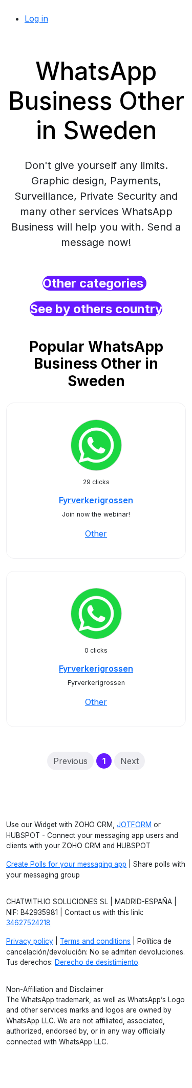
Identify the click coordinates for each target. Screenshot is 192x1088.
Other (96, 533)
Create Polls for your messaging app (66, 864)
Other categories (94, 283)
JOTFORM (134, 824)
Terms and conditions (95, 941)
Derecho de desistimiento (96, 962)
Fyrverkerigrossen (96, 500)
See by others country (96, 308)
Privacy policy (29, 941)
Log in (36, 18)
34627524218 (28, 923)
